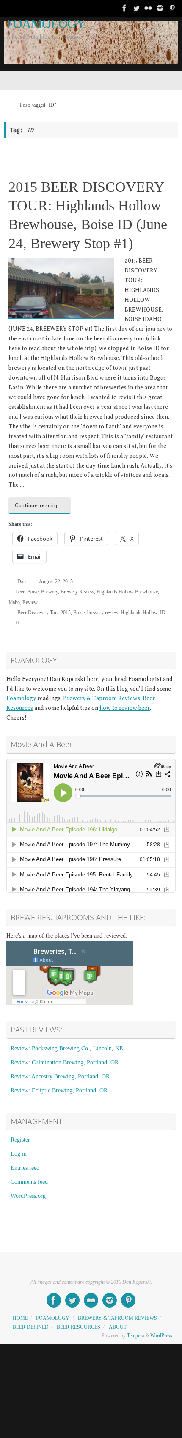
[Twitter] (136, 8)
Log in (19, 1154)
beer (20, 592)
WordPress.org (28, 1196)
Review (30, 602)
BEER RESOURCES (78, 1327)
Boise (33, 592)
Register (20, 1140)
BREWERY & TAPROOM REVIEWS (117, 1318)
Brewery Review (77, 592)
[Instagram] (160, 8)
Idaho (14, 602)
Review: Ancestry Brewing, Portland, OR (60, 1076)
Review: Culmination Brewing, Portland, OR (65, 1062)
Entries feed (25, 1168)
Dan (21, 581)
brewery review (102, 612)
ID (162, 612)
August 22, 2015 (56, 581)
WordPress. (162, 1336)
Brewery (49, 592)
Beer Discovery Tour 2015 (44, 612)
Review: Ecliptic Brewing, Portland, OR (59, 1090)
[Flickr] (148, 8)
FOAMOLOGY (45, 24)
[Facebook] (124, 8)
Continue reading (37, 505)
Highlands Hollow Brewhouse (127, 592)
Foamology (21, 698)
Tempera (135, 1336)
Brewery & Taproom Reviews (101, 698)
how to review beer (124, 708)
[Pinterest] (172, 8)
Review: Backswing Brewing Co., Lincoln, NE (67, 1048)
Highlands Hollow (139, 612)
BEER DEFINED (31, 1327)
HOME (20, 1318)
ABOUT (118, 1327)
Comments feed (29, 1182)
